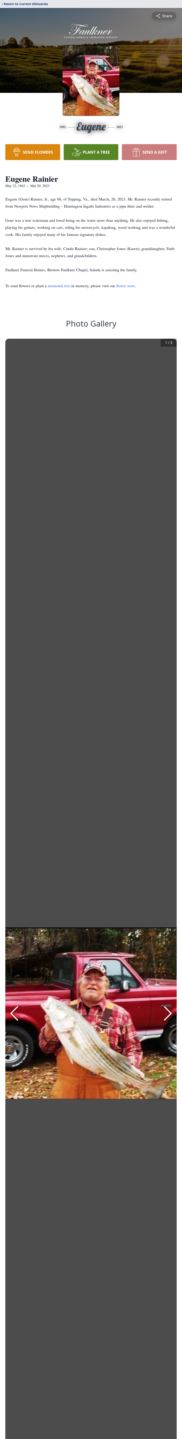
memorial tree (59, 285)
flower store (125, 285)
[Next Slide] (168, 1013)
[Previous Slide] (14, 1013)
